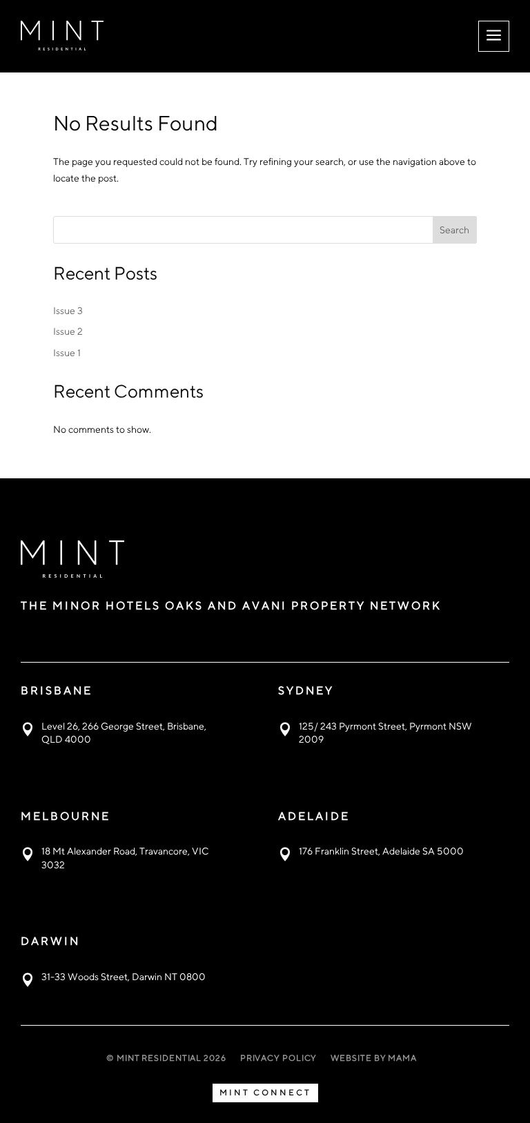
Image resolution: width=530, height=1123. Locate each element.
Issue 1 (67, 352)
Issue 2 (68, 331)
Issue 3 (68, 310)
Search (454, 229)
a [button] (493, 36)
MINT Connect (265, 1092)
